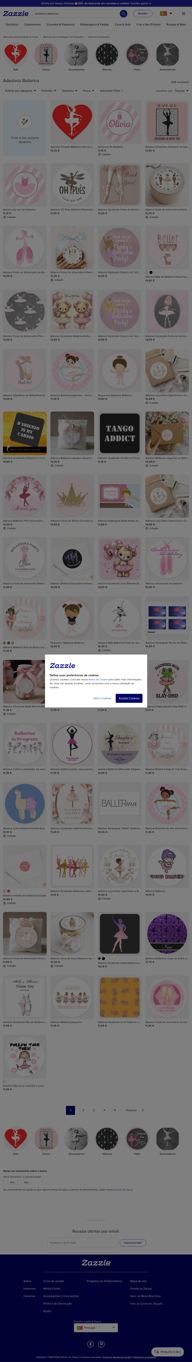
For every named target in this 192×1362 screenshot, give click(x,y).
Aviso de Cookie (98, 679)
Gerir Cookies (102, 698)
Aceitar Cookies (129, 698)
